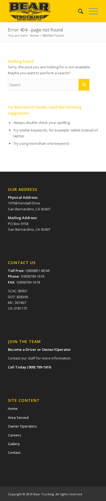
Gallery (14, 443)
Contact (14, 452)
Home (34, 35)
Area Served (18, 417)
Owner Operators (22, 426)
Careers (14, 435)
